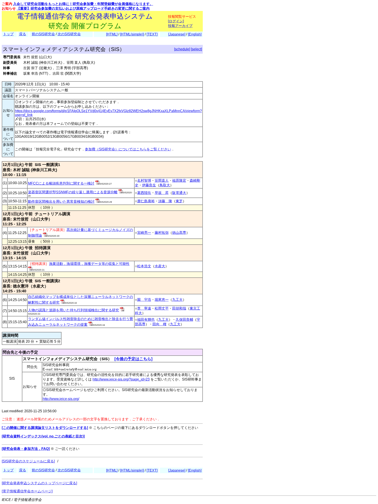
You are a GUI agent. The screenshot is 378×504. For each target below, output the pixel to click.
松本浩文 (144, 266)
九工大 (177, 299)
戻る (22, 34)
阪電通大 (179, 193)
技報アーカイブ (180, 26)
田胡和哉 (179, 308)
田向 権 (159, 324)
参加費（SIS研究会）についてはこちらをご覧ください (128, 149)
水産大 (160, 266)
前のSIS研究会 (43, 34)
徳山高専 (179, 232)
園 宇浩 (144, 299)
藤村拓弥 (162, 232)
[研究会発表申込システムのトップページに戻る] (39, 483)
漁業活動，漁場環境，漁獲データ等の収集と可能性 (89, 264)
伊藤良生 (149, 185)
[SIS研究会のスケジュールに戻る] (28, 461)
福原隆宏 (179, 180)
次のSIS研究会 (69, 34)
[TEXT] (152, 34)
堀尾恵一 (162, 299)
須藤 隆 (165, 201)
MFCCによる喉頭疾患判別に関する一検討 (61, 183)
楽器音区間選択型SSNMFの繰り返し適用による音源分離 (72, 192)
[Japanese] (176, 34)
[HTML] (111, 34)
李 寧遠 (144, 308)
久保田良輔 (184, 319)
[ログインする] (97, 183)
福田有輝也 (146, 319)
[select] (196, 49)
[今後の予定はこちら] (133, 359)
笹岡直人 (162, 180)
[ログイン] (176, 21)
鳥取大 (164, 185)
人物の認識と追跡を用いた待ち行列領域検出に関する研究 (73, 310)
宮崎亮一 (144, 232)
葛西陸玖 (144, 193)
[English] (194, 34)
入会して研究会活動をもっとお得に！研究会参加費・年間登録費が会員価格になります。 (83, 4)
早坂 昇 (162, 193)
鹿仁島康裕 (146, 201)
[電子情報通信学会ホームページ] (27, 491)
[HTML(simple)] (132, 34)
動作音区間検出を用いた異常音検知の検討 (61, 201)
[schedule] (182, 49)
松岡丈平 (162, 308)
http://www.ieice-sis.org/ (61, 399)
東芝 (179, 201)
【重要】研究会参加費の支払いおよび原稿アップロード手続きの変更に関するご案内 (83, 8)
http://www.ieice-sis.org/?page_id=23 (121, 379)
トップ (8, 34)
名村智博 (144, 180)
